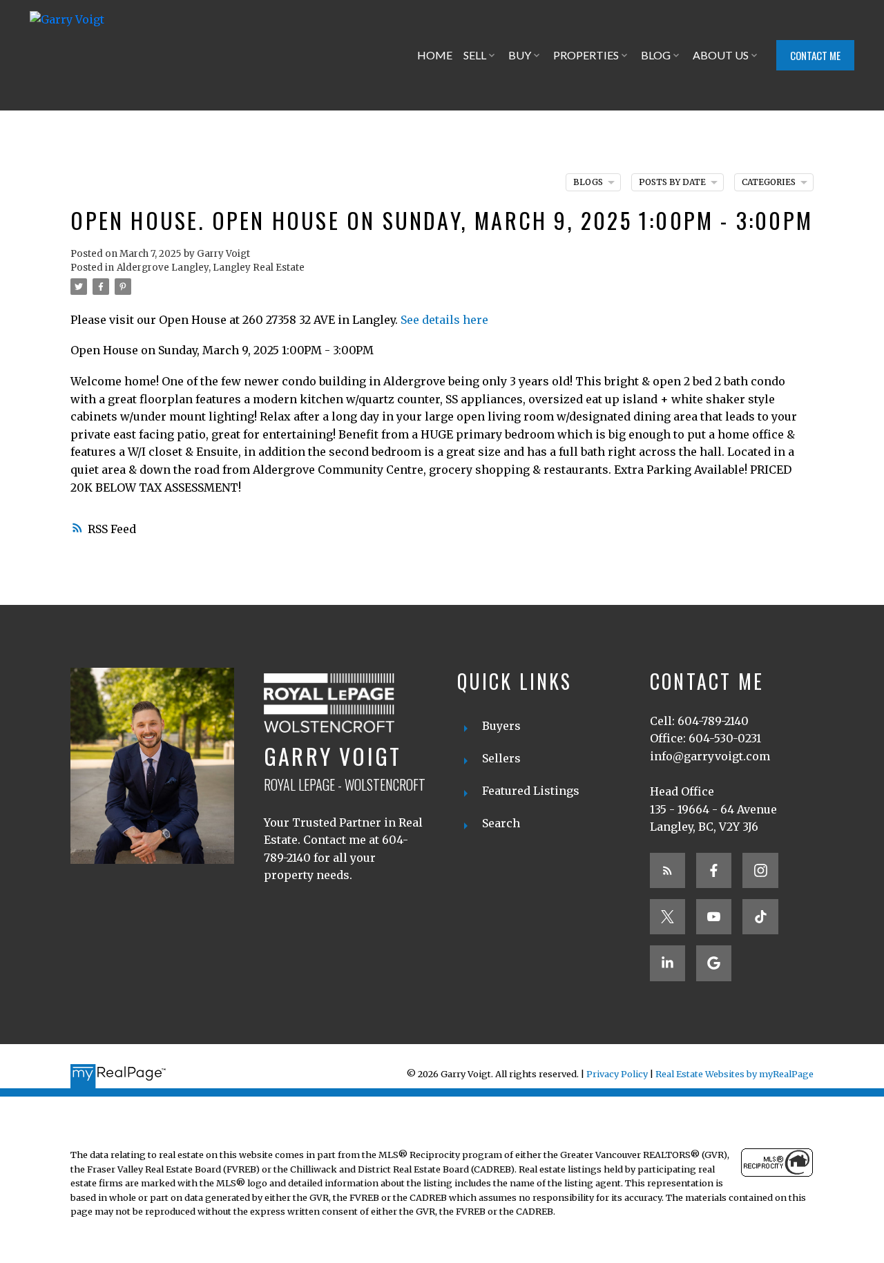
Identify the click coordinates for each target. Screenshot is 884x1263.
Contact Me (815, 55)
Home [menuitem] (434, 54)
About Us (721, 54)
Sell (474, 54)
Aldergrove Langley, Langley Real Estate (211, 267)
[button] (815, 55)
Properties (586, 54)
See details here (444, 320)
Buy (519, 54)
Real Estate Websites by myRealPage (734, 1073)
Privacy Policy (617, 1073)
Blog (656, 54)
